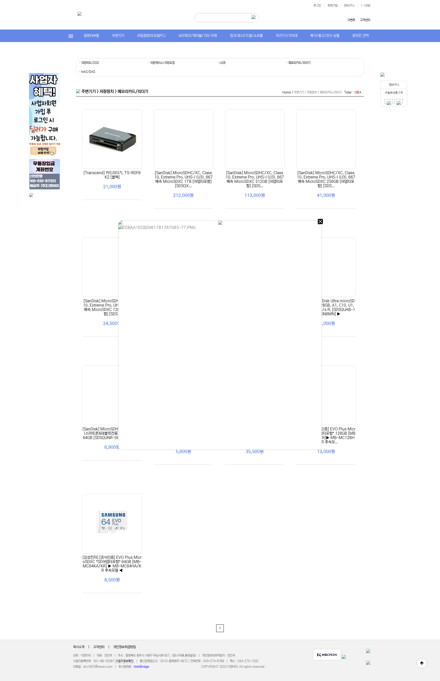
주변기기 (118, 36)
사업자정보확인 (124, 661)
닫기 (320, 221)
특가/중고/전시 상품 (324, 36)
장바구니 (349, 5)
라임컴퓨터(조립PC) (151, 36)
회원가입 (332, 5)
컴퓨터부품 (91, 36)
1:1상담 (365, 5)
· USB (221, 62)
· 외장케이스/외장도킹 (161, 62)
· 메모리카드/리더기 (298, 62)
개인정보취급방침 (124, 647)
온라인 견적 (360, 36)
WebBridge (141, 666)
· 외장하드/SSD (89, 62)
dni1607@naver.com (98, 666)
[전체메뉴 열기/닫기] (71, 36)
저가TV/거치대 (286, 36)
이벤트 (351, 20)
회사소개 (78, 647)
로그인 (317, 5)
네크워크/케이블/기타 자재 (197, 36)
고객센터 (365, 20)
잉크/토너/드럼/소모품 (246, 36)
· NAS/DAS (87, 71)
